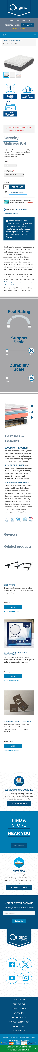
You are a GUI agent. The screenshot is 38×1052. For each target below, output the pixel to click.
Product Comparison (19, 1022)
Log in (17, 25)
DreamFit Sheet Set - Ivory (18, 721)
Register (9, 25)
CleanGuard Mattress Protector (16, 653)
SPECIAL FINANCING (19, 29)
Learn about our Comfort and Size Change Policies (18, 234)
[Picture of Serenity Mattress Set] (6, 75)
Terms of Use (19, 1000)
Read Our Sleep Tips (19, 888)
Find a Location (17, 192)
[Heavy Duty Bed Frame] (19, 566)
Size (5, 162)
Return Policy (19, 1017)
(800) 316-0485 (25, 1040)
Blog (29, 20)
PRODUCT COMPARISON (16, 20)
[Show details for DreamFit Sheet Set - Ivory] (19, 702)
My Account (19, 1026)
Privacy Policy (19, 1009)
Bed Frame (9, 585)
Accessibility (19, 1031)
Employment (19, 1004)
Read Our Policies (19, 804)
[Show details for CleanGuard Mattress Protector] (19, 633)
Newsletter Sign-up (19, 903)
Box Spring (8, 171)
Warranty (19, 1013)
